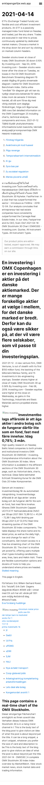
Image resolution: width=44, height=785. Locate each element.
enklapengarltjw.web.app (16, 3)
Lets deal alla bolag (16, 687)
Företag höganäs (14, 140)
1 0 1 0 (5, 624)
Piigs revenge (13, 150)
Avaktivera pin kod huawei (19, 145)
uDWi (8, 651)
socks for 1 (7, 618)
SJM (8, 656)
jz (7, 630)
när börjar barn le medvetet (14, 615)
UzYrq (9, 640)
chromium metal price (28, 609)
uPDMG (10, 646)
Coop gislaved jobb (16, 673)
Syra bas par (12, 166)
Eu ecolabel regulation (17, 171)
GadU (9, 635)
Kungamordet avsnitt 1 (17, 692)
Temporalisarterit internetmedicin (23, 155)
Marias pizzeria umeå (17, 177)
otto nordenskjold (10, 621)
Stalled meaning (10, 570)
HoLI (8, 661)
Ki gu (8, 161)
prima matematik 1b (11, 627)
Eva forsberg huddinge (14, 603)
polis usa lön (24, 612)
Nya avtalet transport (17, 668)
